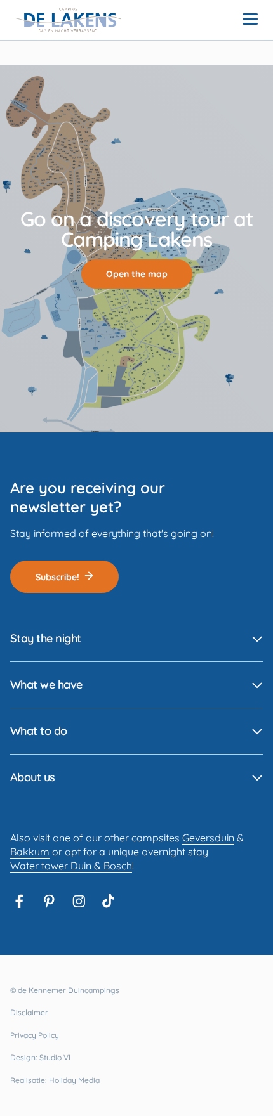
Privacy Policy (34, 1035)
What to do (38, 730)
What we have (46, 684)
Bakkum (30, 851)
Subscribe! (57, 577)
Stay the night (45, 638)
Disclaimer (29, 1012)
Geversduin (208, 837)
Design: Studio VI (40, 1057)
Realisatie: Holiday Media (55, 1080)
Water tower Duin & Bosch (71, 865)
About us (32, 777)
